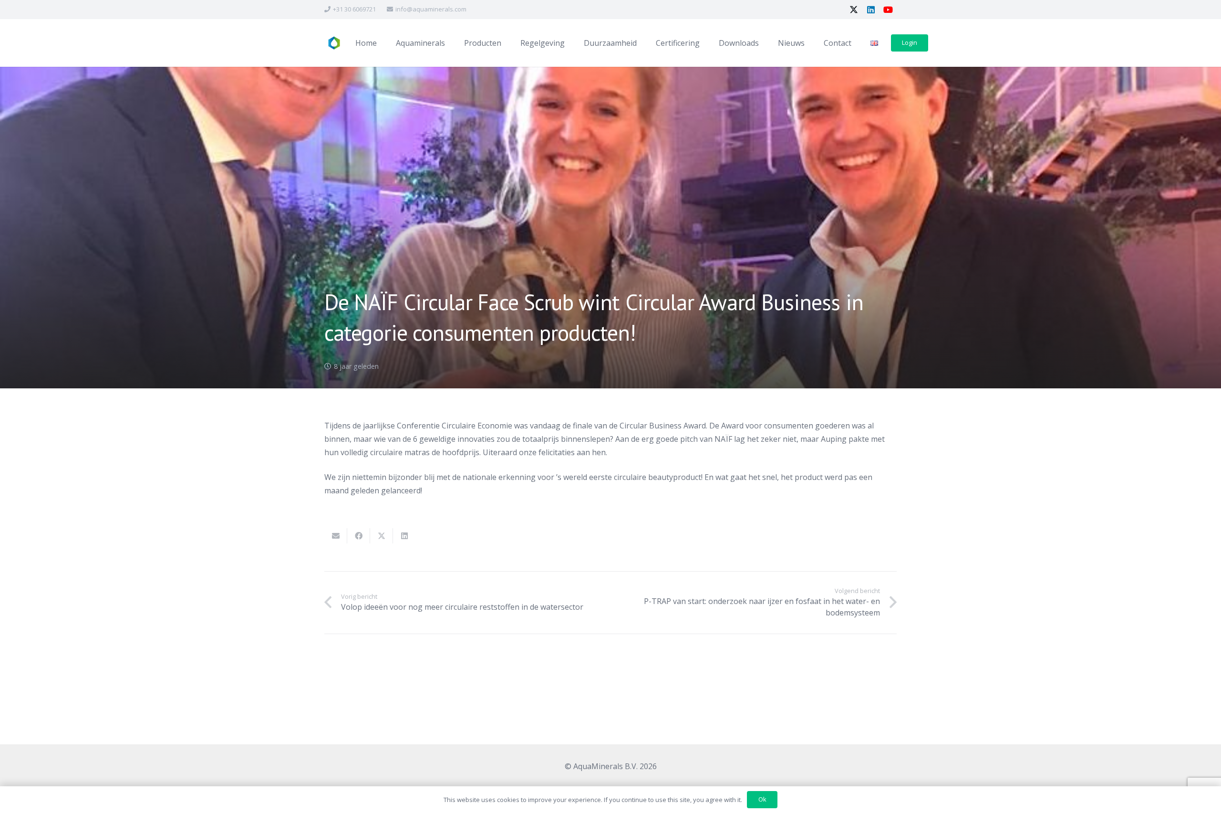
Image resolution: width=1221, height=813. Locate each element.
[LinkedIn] (871, 9)
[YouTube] (888, 9)
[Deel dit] (358, 535)
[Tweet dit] (381, 535)
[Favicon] (333, 43)
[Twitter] (853, 9)
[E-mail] (335, 535)
